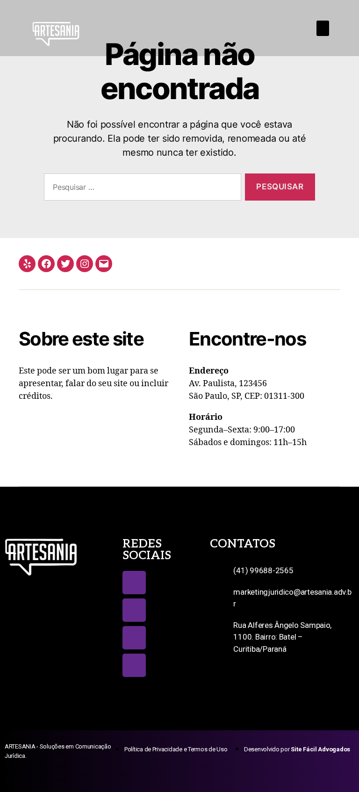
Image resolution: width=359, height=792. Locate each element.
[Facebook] (46, 263)
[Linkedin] (134, 665)
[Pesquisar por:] (140, 189)
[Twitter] (65, 263)
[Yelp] (27, 263)
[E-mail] (103, 263)
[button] (323, 28)
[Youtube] (134, 637)
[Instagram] (84, 263)
